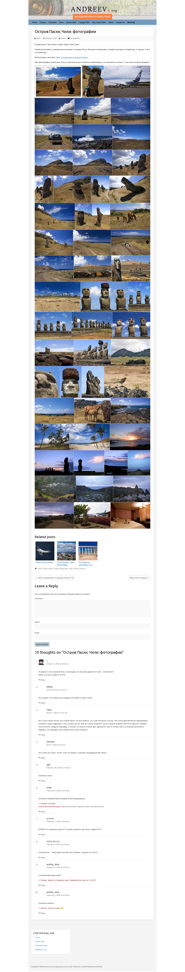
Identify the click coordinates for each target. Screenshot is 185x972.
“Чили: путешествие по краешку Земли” (72, 57)
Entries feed (39, 941)
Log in (37, 937)
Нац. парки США (99, 22)
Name (37, 622)
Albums (63, 38)
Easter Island (48, 568)
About (110, 22)
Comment (39, 598)
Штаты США (71, 22)
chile (40, 568)
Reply (43, 680)
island (56, 568)
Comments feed (41, 945)
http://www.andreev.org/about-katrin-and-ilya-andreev (83, 806)
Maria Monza (53, 841)
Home (34, 22)
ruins (71, 568)
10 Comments (75, 38)
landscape (64, 568)
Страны (43, 22)
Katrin (38, 38)
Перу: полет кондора (139, 578)
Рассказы (53, 22)
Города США (84, 22)
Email (37, 633)
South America (79, 568)
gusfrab (50, 818)
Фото (61, 22)
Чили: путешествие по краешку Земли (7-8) (55, 578)
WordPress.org (40, 950)
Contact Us (120, 22)
